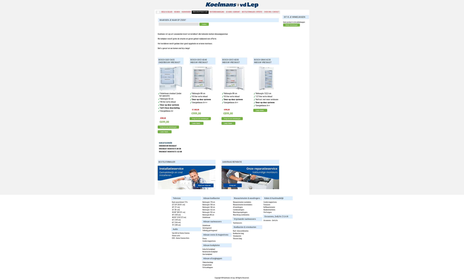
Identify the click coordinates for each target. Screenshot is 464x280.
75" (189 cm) (176, 225)
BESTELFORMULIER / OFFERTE (252, 12)
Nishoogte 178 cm (209, 202)
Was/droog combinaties (241, 215)
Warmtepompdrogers (240, 212)
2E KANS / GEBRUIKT (233, 12)
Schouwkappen (208, 267)
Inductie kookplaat (209, 249)
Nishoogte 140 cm (209, 207)
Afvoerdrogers (238, 207)
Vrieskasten (237, 236)
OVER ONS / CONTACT (271, 12)
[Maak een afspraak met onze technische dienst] (186, 188)
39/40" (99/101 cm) (178, 212)
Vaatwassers (237, 223)
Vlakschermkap (208, 262)
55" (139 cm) (176, 220)
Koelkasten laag (238, 233)
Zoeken (204, 24)
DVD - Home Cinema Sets (180, 238)
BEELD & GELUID (167, 12)
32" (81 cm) (176, 210)
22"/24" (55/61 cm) (178, 205)
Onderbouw (206, 217)
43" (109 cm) (176, 215)
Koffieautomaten (269, 207)
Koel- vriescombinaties (241, 231)
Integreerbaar (207, 265)
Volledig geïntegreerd (210, 230)
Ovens (205, 238)
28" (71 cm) (176, 207)
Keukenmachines (269, 210)
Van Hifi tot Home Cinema (180, 233)
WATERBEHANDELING (217, 12)
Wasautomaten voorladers (242, 202)
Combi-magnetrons (209, 241)
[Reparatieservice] (250, 188)
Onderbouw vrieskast (168, 146)
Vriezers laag (237, 238)
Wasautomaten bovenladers (242, 205)
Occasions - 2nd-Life (271, 220)
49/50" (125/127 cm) (179, 217)
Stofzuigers (268, 212)
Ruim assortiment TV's (180, 202)
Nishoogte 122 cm (209, 210)
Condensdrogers (238, 210)
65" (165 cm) (176, 222)
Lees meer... (164, 132)
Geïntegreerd (207, 228)
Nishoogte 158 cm (209, 205)
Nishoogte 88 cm (208, 215)
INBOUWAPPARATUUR (200, 12)
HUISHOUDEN (186, 12)
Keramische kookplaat (210, 252)
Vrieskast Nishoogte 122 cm (170, 152)
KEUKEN (177, 12)
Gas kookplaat (207, 254)
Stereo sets (176, 236)
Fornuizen (267, 205)
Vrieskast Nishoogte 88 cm (170, 149)
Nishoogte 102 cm (209, 212)
